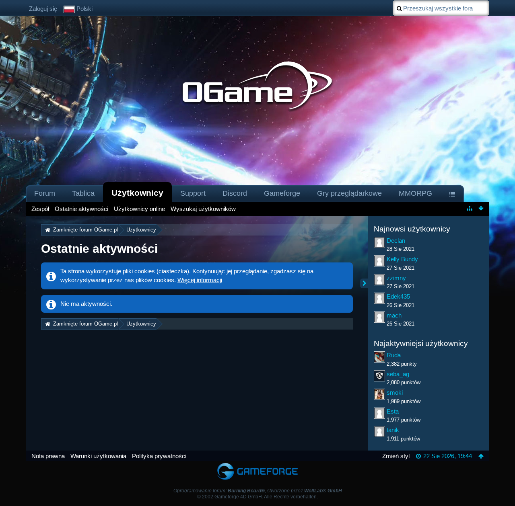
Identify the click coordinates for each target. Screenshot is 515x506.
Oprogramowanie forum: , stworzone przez (257, 491)
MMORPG (415, 193)
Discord (234, 193)
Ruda (394, 355)
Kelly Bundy (402, 259)
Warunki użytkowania (98, 456)
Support (193, 193)
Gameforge (282, 193)
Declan (396, 240)
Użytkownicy (137, 192)
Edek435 (398, 296)
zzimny (396, 278)
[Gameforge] (257, 464)
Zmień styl (396, 456)
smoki (395, 392)
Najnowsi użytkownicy (412, 229)
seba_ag (398, 374)
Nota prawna (48, 456)
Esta (393, 411)
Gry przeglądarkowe (349, 193)
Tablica (83, 193)
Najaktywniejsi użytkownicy (421, 343)
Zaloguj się (43, 8)
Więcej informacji (199, 280)
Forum (44, 193)
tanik (393, 429)
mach (394, 315)
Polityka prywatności (159, 456)
